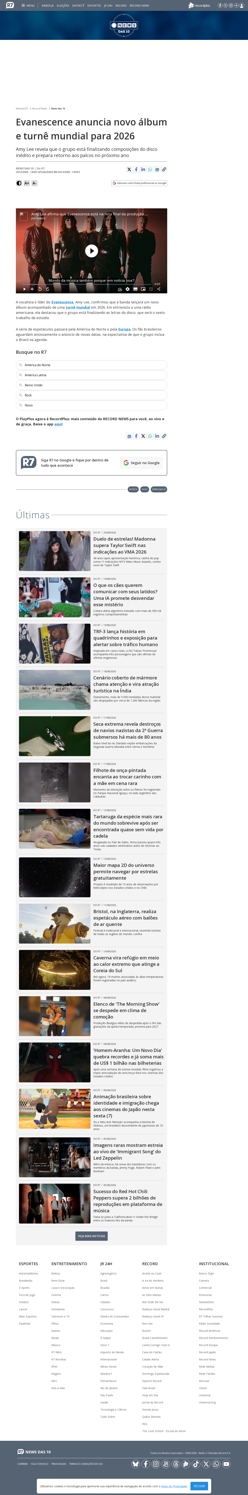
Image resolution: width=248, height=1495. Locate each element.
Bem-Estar (58, 1280)
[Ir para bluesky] (135, 1464)
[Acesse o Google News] (157, 169)
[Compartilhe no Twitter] (129, 169)
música (133, 489)
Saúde (104, 1402)
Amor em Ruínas (152, 1288)
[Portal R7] (10, 5)
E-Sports (24, 1288)
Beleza (55, 1273)
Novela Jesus (150, 1409)
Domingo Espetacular (155, 1374)
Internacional (108, 1359)
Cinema (56, 1295)
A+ (26, 183)
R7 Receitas (58, 1359)
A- (34, 183)
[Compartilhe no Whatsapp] (150, 169)
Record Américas (209, 1331)
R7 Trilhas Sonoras (211, 1316)
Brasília (48, 5)
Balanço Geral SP (153, 1316)
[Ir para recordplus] (186, 1464)
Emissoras (205, 1295)
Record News (139, 5)
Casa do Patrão (152, 1352)
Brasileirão (25, 1280)
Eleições (63, 5)
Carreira (204, 1280)
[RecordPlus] (199, 5)
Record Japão (207, 1352)
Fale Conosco (39, 1464)
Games (55, 1331)
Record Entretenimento (213, 1338)
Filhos (55, 1323)
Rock (145, 489)
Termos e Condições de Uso (86, 1464)
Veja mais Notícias (91, 1236)
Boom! (146, 1331)
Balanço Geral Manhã (155, 1309)
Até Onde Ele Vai (152, 1302)
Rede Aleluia (206, 1366)
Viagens (56, 1374)
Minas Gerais (108, 1366)
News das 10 (58, 108)
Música (40, 218)
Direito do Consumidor (114, 1316)
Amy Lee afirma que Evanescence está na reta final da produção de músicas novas (103, 213)
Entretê (78, 5)
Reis (144, 1424)
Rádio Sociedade (209, 1323)
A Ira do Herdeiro (153, 1280)
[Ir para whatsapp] (216, 1464)
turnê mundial (78, 307)
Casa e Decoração (63, 1288)
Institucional (214, 1263)
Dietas (55, 1302)
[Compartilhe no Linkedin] (143, 169)
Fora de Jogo (27, 1295)
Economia (106, 1323)
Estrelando (58, 1309)
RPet (54, 1366)
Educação (106, 1331)
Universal (204, 1395)
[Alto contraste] (19, 183)
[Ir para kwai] (166, 1464)
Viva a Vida (58, 1388)
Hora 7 (104, 1345)
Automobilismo (28, 1273)
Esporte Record (152, 1381)
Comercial (205, 1288)
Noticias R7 (22, 108)
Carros (104, 1295)
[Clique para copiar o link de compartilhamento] (164, 169)
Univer (203, 1388)
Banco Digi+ (206, 1273)
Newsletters (206, 1302)
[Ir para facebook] (220, 5)
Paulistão (25, 1323)
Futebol (23, 1302)
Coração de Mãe (152, 1366)
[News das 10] (124, 25)
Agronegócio (108, 1273)
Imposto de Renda (112, 1352)
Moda (55, 1338)
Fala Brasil (148, 1388)
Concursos (107, 1309)
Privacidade (59, 1464)
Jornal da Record (152, 1402)
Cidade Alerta (150, 1359)
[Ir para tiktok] (196, 1464)
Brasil (103, 1280)
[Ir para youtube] (226, 1464)
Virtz (54, 1381)
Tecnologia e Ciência (113, 1409)
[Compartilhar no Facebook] (136, 169)
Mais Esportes (28, 1316)
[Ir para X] (225, 5)
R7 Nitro (56, 1352)
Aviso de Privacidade (174, 1486)
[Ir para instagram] (231, 5)
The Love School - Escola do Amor (164, 1431)
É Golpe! (105, 1338)
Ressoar (204, 1381)
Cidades (105, 1302)
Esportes (94, 5)
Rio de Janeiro (109, 1388)
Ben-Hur (147, 1323)
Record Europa (208, 1345)
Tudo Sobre (107, 1417)
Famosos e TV (60, 1316)
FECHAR (199, 1486)
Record (121, 5)
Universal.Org (207, 1402)
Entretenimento (69, 1263)
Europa (124, 329)
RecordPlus (206, 1309)
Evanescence (62, 302)
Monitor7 (106, 1374)
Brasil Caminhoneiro (155, 1338)
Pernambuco (108, 1381)
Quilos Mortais (151, 1417)
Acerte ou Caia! (151, 1273)
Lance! (23, 1309)
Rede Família (207, 1374)
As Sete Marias (151, 1295)
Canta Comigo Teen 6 (156, 1345)
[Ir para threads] (176, 1464)
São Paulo (106, 1395)
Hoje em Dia (150, 1395)
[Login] (241, 5)
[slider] (86, 284)
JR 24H (108, 5)
